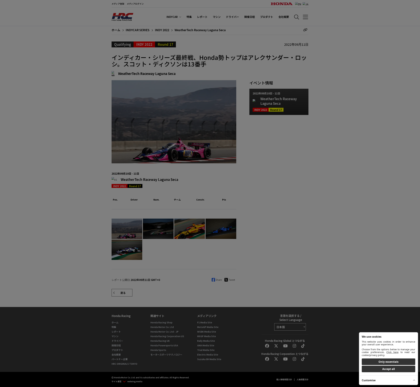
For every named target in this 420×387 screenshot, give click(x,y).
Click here (392, 352)
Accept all (388, 369)
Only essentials (388, 362)
